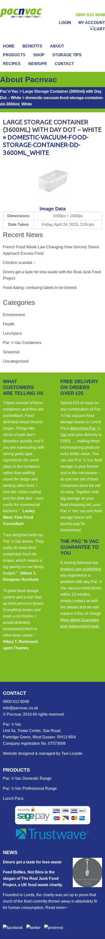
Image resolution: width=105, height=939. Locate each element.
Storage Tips (67, 55)
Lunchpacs (12, 333)
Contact (64, 64)
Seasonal (11, 352)
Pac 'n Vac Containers (22, 343)
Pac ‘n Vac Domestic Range (27, 778)
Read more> (56, 907)
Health (8, 324)
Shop (38, 55)
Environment (14, 315)
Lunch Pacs (13, 798)
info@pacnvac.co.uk (20, 708)
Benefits (32, 46)
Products (14, 55)
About (57, 46)
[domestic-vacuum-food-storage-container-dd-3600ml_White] (52, 197)
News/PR (37, 64)
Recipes (12, 64)
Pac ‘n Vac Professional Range (30, 788)
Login (65, 23)
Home (9, 46)
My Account (91, 23)
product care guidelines (80, 569)
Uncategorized (15, 361)
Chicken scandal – (19, 263)
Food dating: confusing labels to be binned (39, 288)
